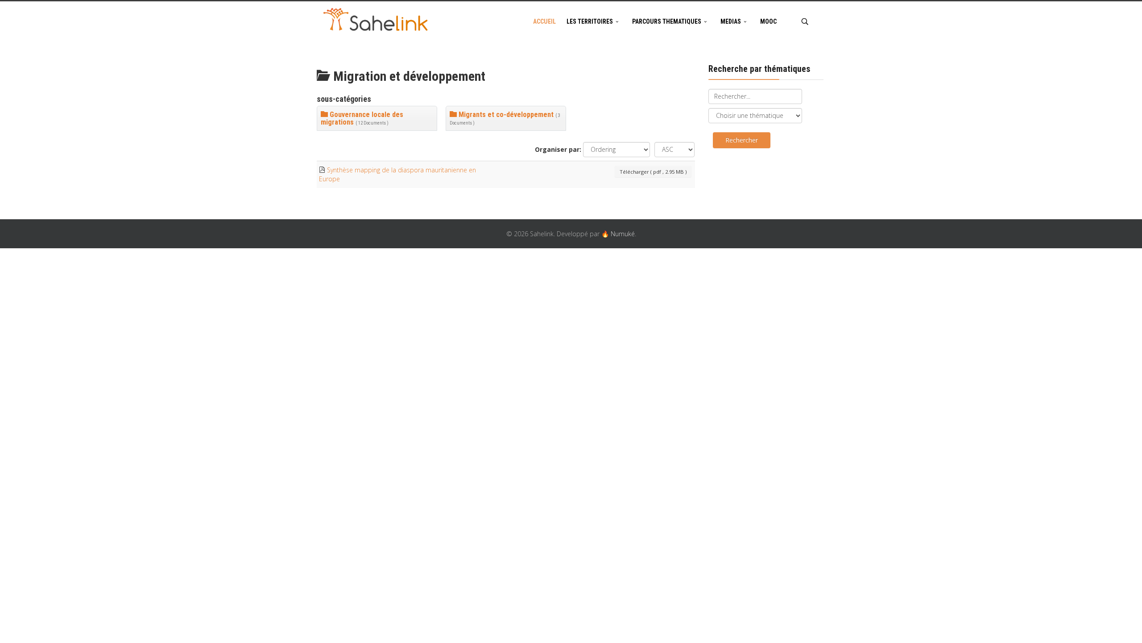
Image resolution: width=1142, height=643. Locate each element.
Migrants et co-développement (505, 118)
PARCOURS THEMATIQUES (666, 21)
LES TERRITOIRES (590, 21)
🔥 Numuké (618, 234)
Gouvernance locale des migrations (362, 118)
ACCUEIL (544, 21)
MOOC (768, 21)
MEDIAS (730, 21)
